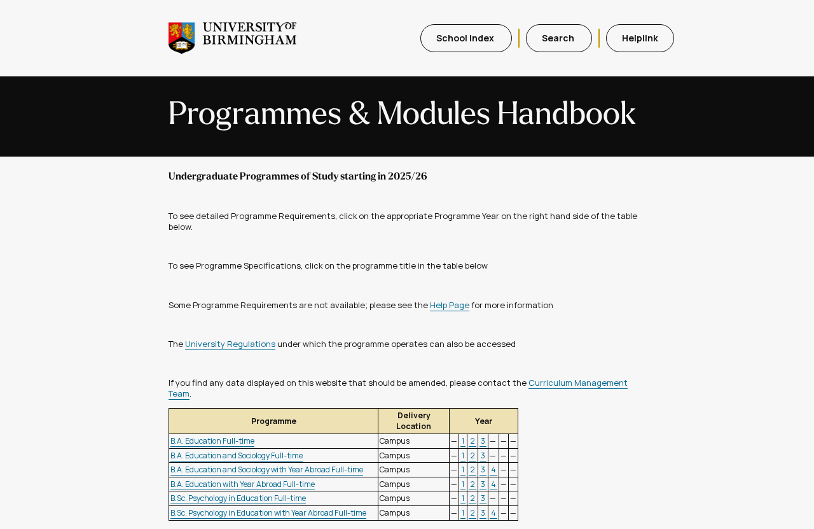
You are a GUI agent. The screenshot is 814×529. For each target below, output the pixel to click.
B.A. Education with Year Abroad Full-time (242, 484)
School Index (466, 38)
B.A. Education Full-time (212, 440)
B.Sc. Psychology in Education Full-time (238, 498)
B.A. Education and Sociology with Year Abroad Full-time (266, 469)
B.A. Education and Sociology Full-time (236, 455)
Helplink (640, 38)
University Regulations (230, 343)
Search (559, 38)
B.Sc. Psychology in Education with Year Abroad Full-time (268, 512)
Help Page (449, 305)
